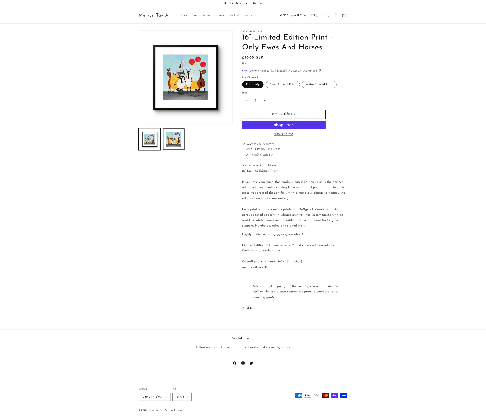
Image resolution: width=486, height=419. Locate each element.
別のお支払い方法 (283, 134)
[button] (327, 15)
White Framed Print (319, 84)
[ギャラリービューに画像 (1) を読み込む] (150, 139)
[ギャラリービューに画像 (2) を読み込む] (174, 139)
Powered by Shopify (174, 410)
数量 (244, 93)
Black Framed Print (283, 84)
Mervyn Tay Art (156, 410)
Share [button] (250, 308)
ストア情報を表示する (260, 155)
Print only (253, 84)
